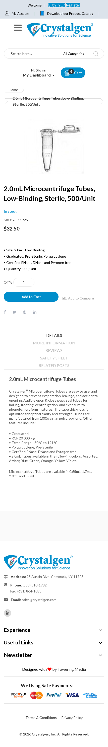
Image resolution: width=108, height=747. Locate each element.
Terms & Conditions (41, 717)
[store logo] (59, 29)
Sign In (54, 5)
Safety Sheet (54, 357)
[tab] (54, 335)
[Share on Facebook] (5, 312)
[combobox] (31, 53)
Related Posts (54, 365)
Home (13, 90)
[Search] (96, 53)
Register (73, 5)
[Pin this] (24, 312)
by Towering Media (69, 669)
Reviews (54, 350)
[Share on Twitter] (14, 312)
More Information (54, 342)
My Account (20, 14)
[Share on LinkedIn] (34, 312)
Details (54, 335)
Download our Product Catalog (70, 14)
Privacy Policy (72, 717)
